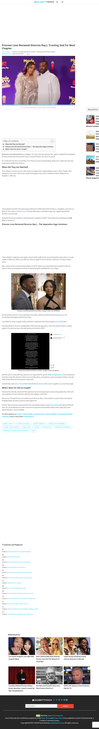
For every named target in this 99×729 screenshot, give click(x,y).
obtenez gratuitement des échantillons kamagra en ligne (22, 609)
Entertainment (62, 414)
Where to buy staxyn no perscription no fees (19, 577)
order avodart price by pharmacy (16, 567)
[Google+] (56, 700)
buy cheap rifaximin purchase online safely (19, 562)
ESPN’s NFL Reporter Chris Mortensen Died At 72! (76, 687)
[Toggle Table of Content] (51, 141)
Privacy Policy (58, 718)
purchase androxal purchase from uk (17, 603)
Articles (19, 414)
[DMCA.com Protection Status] (42, 716)
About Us (51, 716)
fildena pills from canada (14, 583)
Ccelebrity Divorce (22, 423)
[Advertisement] (54, 22)
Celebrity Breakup (39, 423)
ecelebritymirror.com (57, 723)
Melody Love (47, 427)
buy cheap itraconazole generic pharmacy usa (19, 572)
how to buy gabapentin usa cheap (16, 588)
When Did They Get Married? (15, 144)
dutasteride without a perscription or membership (21, 598)
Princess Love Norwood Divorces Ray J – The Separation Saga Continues (29, 147)
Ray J (33, 430)
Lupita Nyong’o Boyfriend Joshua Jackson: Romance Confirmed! (75, 657)
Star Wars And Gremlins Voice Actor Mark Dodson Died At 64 (48, 687)
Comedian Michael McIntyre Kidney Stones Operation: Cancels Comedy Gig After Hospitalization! (21, 688)
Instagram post (57, 375)
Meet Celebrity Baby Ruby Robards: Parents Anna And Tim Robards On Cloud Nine (48, 658)
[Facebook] (54, 700)
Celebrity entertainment (56, 423)
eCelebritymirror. (29, 417)
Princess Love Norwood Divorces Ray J (16, 430)
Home (3, 52)
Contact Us (59, 716)
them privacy (55, 405)
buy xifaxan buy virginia (13, 557)
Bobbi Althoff (8, 423)
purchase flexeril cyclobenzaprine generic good (20, 593)
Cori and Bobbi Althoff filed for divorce (31, 384)
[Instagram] (59, 700)
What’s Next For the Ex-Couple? (16, 149)
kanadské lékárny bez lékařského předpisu (19, 551)
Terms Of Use (45, 718)
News (8, 52)
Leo (29, 54)
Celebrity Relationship (11, 427)
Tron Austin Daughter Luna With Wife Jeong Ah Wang (21, 657)
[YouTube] (64, 700)
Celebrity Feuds (39, 414)
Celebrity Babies (27, 414)
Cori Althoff (26, 427)
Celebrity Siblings (50, 414)
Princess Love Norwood (63, 427)
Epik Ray (37, 427)
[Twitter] (62, 700)
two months (59, 322)
